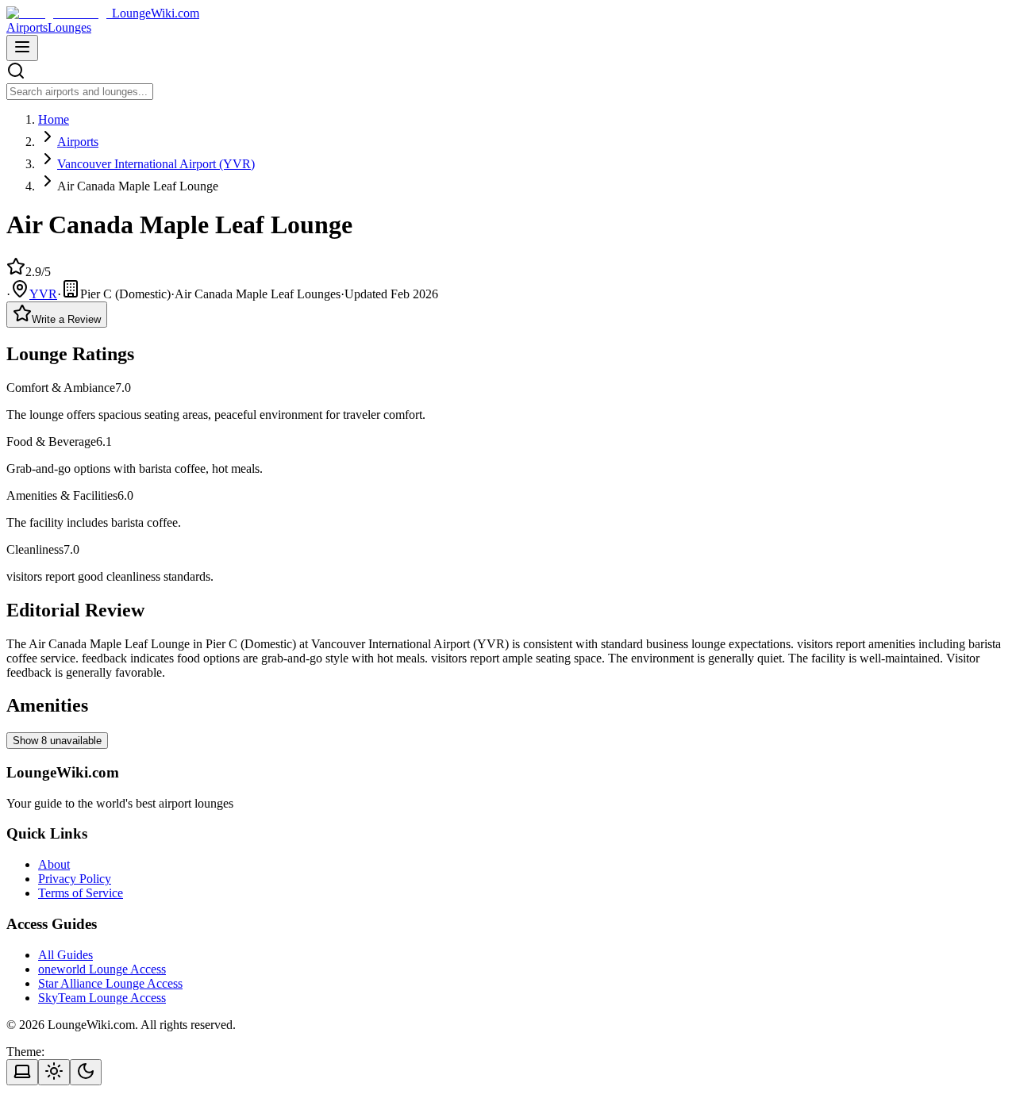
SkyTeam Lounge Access (102, 997)
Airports (27, 27)
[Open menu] (22, 48)
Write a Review (66, 319)
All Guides (65, 955)
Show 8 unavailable (57, 741)
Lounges (69, 27)
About (54, 864)
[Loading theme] (22, 1072)
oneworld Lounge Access (102, 969)
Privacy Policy (74, 878)
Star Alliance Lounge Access (110, 983)
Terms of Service (80, 893)
